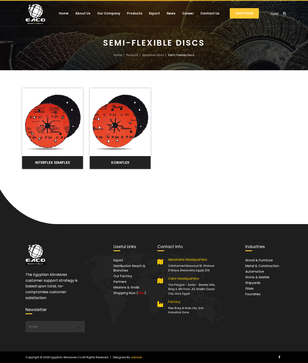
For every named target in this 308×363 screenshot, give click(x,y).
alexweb (136, 357)
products (132, 55)
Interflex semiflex (52, 162)
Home (64, 13)
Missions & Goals (126, 287)
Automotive (254, 271)
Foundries (252, 294)
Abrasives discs (153, 55)
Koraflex (120, 162)
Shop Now (244, 13)
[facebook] (279, 357)
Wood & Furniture (259, 260)
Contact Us (209, 13)
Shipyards (252, 283)
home (118, 55)
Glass (249, 288)
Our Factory (122, 276)
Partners (119, 281)
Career (188, 13)
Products (134, 13)
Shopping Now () (129, 293)
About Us (82, 13)
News (171, 13)
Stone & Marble (257, 277)
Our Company (108, 13)
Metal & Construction (262, 266)
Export (154, 13)
